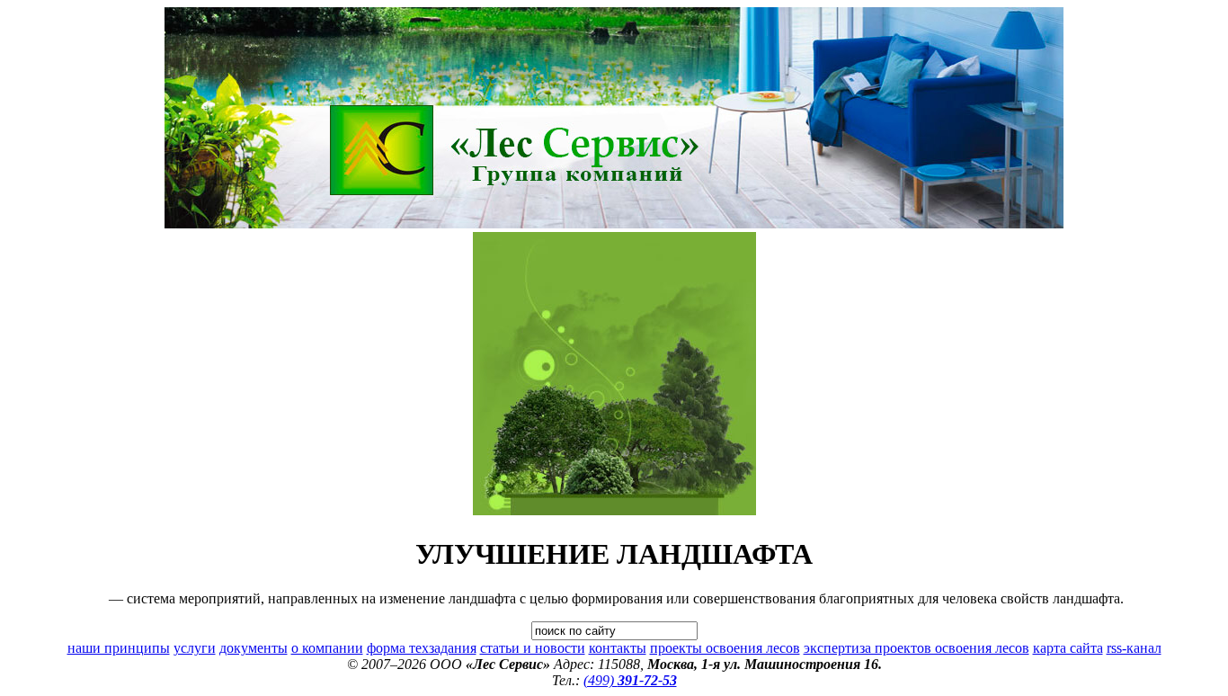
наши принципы (118, 648)
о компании (327, 648)
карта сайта (1068, 648)
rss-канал (1134, 648)
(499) (630, 680)
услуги (195, 648)
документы (253, 648)
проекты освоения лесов (725, 648)
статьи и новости (532, 648)
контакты (617, 648)
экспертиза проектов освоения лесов (916, 648)
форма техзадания (421, 648)
